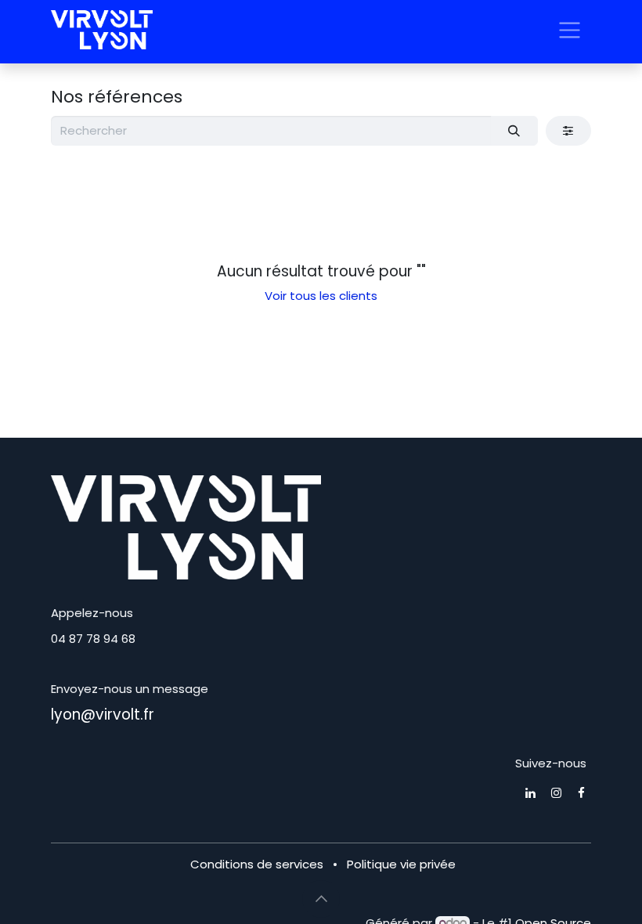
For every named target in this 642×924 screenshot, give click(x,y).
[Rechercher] (514, 131)
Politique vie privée (401, 864)
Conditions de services (256, 864)
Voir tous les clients (321, 295)
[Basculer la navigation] (569, 30)
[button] (321, 899)
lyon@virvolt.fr (102, 714)
